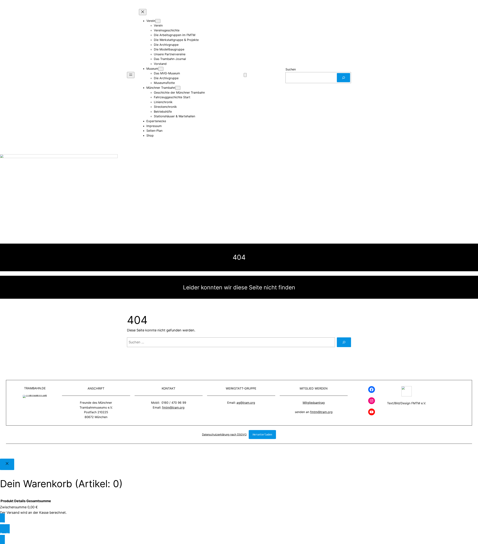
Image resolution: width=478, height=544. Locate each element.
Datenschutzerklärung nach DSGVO (224, 434)
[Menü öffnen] (130, 75)
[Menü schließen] (142, 12)
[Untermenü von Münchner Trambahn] (177, 88)
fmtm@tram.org (173, 407)
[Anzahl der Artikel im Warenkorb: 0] (245, 75)
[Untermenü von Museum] (160, 69)
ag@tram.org (246, 402)
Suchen (290, 69)
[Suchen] (343, 77)
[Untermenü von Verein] (157, 21)
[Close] (7, 464)
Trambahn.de (35, 388)
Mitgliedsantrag (314, 402)
